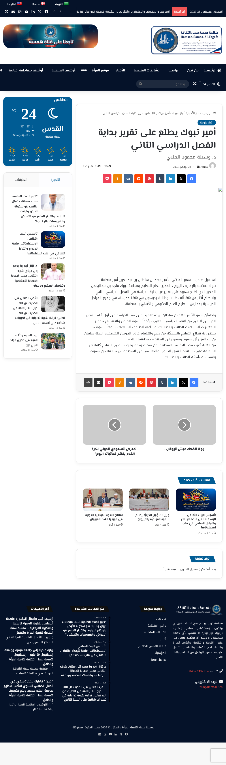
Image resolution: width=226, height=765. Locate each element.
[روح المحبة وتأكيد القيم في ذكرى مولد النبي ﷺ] (53, 341)
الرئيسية (210, 70)
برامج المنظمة (157, 625)
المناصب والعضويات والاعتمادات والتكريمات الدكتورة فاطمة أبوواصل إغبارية (123, 11)
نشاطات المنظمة (147, 70)
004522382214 (198, 671)
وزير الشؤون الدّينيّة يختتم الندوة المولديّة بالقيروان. (152, 517)
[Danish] (43, 4)
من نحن (193, 70)
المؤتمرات (160, 653)
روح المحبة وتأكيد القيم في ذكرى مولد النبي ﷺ (24, 340)
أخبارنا (162, 639)
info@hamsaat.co (211, 687)
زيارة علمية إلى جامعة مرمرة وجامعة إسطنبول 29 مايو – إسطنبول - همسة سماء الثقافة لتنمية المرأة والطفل (28, 657)
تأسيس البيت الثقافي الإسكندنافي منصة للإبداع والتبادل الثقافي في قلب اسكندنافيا (198, 521)
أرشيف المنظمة (63, 70)
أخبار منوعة (178, 113)
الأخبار (120, 70)
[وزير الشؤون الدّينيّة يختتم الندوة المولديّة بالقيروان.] (149, 500)
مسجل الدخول (189, 569)
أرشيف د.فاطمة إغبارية (26, 70)
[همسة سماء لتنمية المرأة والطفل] (186, 40)
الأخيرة (55, 180)
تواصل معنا (158, 659)
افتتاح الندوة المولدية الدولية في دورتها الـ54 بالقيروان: (104, 517)
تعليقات (21, 180)
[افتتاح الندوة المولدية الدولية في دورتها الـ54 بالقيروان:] (103, 500)
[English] (19, 4)
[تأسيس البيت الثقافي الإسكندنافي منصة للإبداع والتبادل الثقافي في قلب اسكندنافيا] (196, 500)
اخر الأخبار (194, 113)
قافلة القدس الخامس (151, 646)
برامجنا (173, 70)
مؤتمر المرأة (100, 70)
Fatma (204, 166)
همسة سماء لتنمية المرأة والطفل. (132, 727)
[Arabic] (66, 4)
